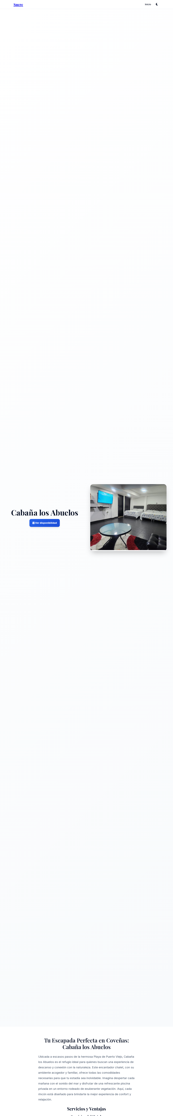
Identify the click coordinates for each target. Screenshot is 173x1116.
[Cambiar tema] (156, 4)
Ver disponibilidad (46, 522)
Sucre (18, 4)
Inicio (148, 4)
